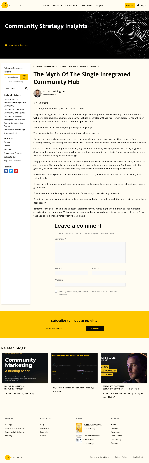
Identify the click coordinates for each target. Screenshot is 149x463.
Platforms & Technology (14, 129)
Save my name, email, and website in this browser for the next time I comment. (89, 293)
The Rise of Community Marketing (18, 393)
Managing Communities (14, 119)
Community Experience (14, 109)
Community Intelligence (14, 112)
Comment (60, 239)
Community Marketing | (16, 386)
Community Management (46, 66)
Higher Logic (133, 389)
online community (89, 66)
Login (143, 5)
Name (58, 268)
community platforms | (115, 386)
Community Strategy (13, 116)
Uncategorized (10, 133)
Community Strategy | (115, 389)
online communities (69, 66)
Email (95, 268)
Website (59, 280)
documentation (65, 117)
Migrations (106, 161)
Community (9, 106)
